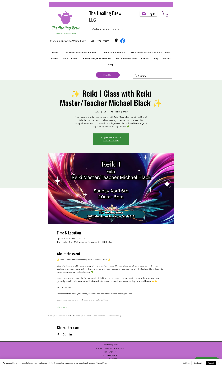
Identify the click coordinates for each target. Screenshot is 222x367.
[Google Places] (116, 41)
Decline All (198, 363)
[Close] (218, 363)
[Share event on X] (64, 334)
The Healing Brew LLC (105, 16)
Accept (211, 363)
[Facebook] (122, 41)
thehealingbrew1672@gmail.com (68, 40)
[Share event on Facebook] (58, 334)
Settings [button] (186, 363)
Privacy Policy (101, 363)
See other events (111, 140)
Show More (62, 307)
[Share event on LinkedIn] (71, 334)
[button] (165, 14)
